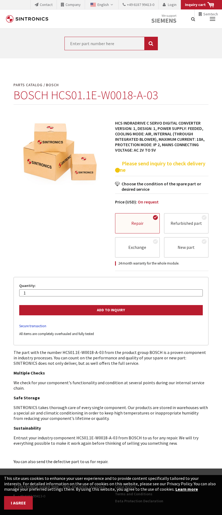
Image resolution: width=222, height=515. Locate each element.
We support (164, 19)
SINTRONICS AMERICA (27, 18)
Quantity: (27, 285)
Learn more (186, 489)
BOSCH (52, 85)
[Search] (193, 18)
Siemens (164, 20)
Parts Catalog (28, 85)
